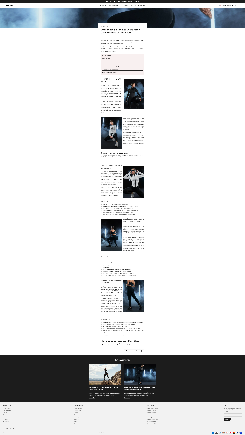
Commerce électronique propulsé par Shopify (113, 432)
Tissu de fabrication (7, 410)
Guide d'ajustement (151, 417)
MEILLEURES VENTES (113, 5)
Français (4, 432)
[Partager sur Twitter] (131, 351)
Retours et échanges (151, 412)
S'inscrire (227, 419)
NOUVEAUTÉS (103, 5)
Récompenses (6, 421)
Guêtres (76, 412)
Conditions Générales (151, 421)
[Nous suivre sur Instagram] (7, 428)
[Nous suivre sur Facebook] (3, 428)
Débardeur (76, 414)
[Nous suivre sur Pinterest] (10, 428)
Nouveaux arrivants (78, 410)
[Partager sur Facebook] (126, 351)
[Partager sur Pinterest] (136, 351)
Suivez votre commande (152, 408)
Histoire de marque (7, 408)
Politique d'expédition (151, 410)
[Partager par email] (141, 351)
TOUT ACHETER (124, 5)
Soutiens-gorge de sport (79, 417)
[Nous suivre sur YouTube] (13, 428)
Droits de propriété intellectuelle (153, 423)
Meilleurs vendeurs (78, 408)
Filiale (4, 414)
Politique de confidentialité (152, 419)
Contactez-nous (150, 414)
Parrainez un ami (6, 417)
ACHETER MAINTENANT (134, 1)
